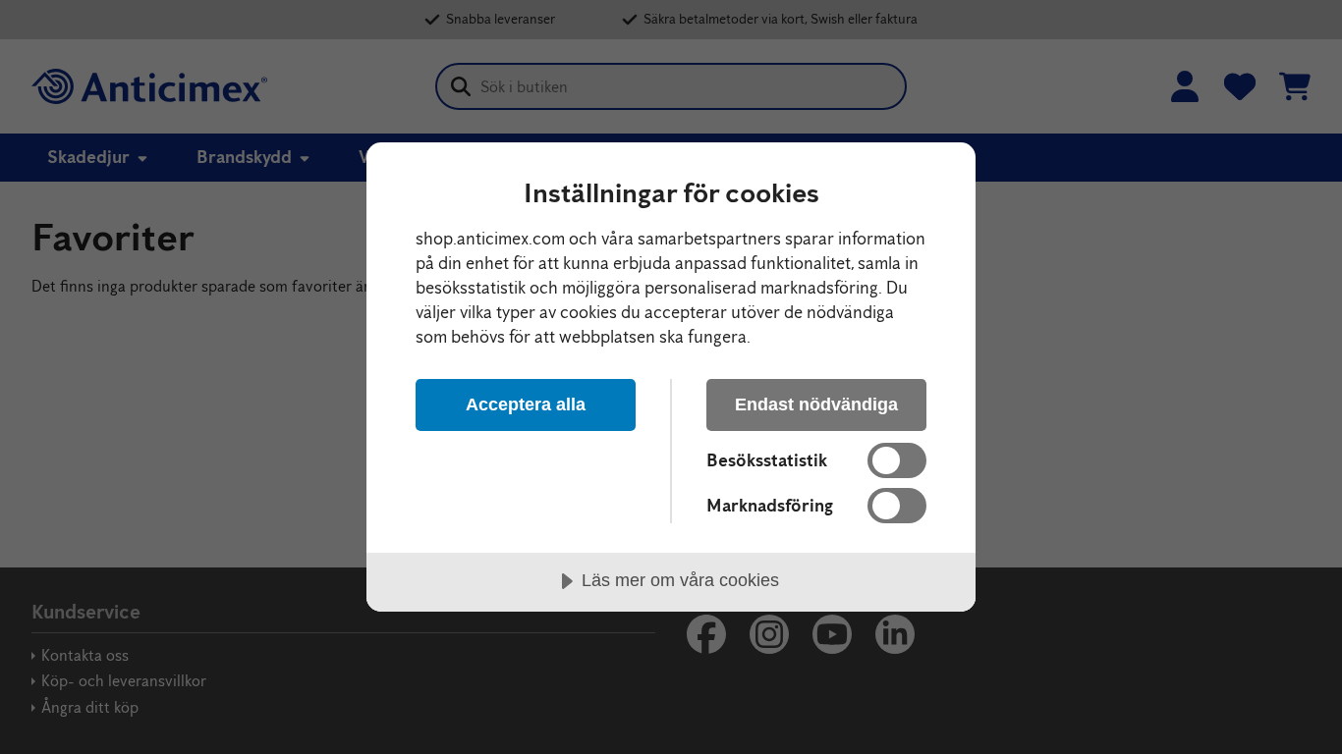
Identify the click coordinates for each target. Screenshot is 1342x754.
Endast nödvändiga (816, 404)
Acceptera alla (526, 404)
